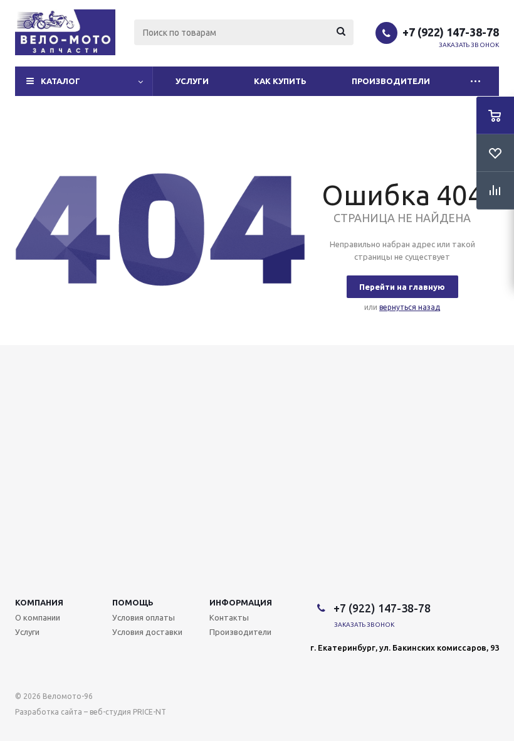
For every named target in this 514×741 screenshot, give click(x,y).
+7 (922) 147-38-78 (450, 32)
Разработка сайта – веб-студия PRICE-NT (90, 712)
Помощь (133, 602)
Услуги (192, 81)
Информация (240, 602)
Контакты (229, 617)
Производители (391, 81)
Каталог (60, 81)
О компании (37, 617)
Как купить (280, 81)
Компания (39, 602)
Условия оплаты (143, 617)
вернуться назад (409, 307)
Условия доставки (147, 631)
